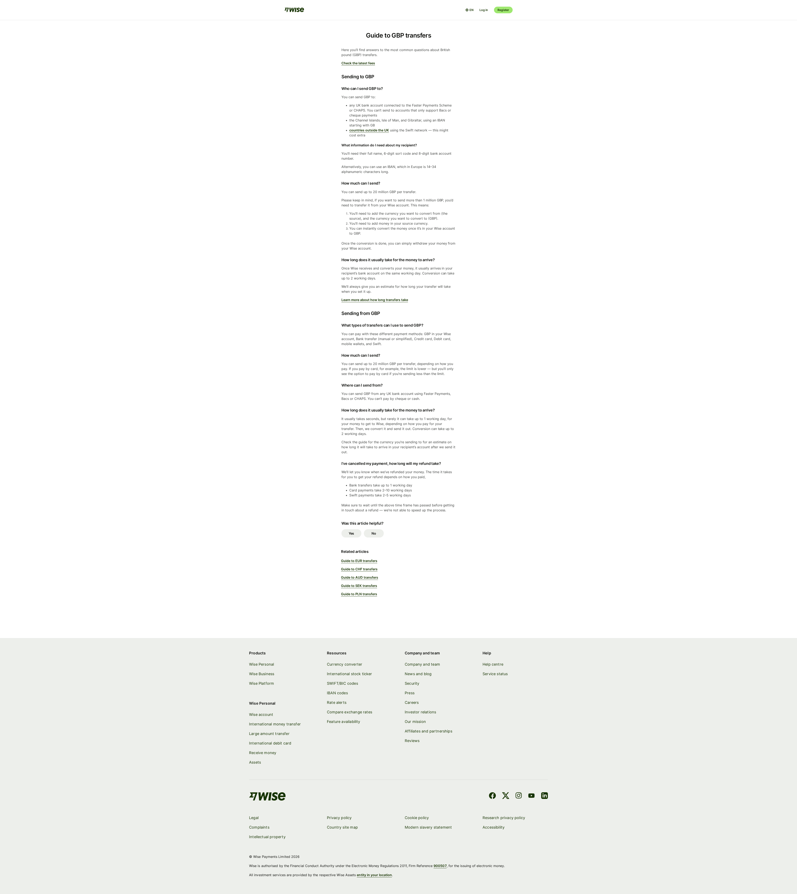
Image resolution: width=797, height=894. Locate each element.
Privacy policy (339, 818)
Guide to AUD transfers (359, 577)
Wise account (261, 714)
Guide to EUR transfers (359, 561)
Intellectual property (267, 837)
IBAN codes (337, 693)
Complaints (259, 827)
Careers (412, 702)
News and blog (418, 674)
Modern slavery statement (428, 827)
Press (409, 693)
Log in (483, 10)
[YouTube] (531, 796)
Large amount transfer (269, 733)
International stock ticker (349, 674)
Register (503, 10)
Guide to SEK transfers (359, 586)
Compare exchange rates (349, 712)
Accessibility (494, 827)
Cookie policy (417, 818)
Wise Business (261, 674)
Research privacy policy (504, 818)
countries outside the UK (369, 130)
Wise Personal (261, 664)
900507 (440, 866)
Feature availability (343, 721)
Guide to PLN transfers (359, 594)
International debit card (270, 743)
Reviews (412, 740)
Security (412, 683)
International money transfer (275, 724)
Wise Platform (261, 683)
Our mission (415, 721)
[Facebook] (492, 796)
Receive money (262, 753)
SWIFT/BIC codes (342, 683)
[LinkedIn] (544, 796)
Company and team (422, 664)
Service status (495, 674)
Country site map (342, 827)
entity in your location (374, 875)
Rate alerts (336, 702)
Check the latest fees (358, 63)
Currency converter (344, 664)
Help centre (493, 664)
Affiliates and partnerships (428, 731)
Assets (255, 762)
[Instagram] (519, 796)
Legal (254, 818)
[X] (505, 796)
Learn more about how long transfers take (374, 300)
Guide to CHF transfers (359, 569)
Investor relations (420, 712)
